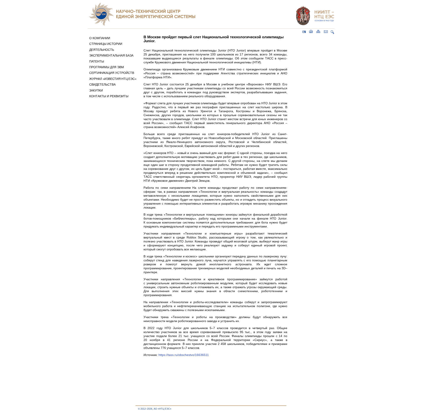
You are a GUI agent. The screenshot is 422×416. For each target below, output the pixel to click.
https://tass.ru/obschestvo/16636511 (183, 355)
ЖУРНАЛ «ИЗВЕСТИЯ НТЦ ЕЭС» (112, 79)
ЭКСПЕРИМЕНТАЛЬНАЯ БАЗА (111, 55)
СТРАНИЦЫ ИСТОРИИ (105, 44)
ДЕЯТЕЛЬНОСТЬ (101, 49)
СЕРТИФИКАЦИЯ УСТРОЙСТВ (111, 73)
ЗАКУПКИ (96, 90)
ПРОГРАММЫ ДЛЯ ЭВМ (106, 67)
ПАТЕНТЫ (96, 61)
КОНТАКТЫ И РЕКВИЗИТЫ (108, 96)
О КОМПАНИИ (99, 38)
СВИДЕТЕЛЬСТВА (102, 84)
